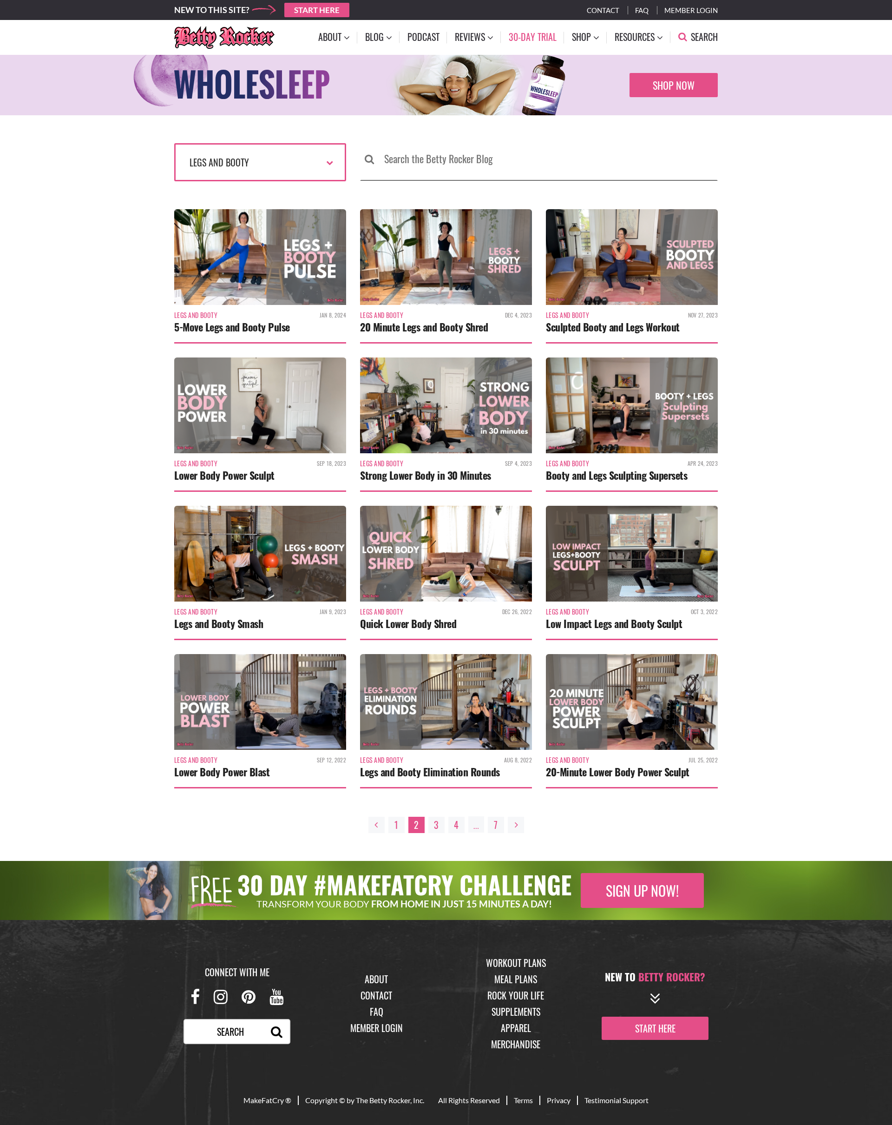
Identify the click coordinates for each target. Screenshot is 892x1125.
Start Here (317, 10)
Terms (523, 1100)
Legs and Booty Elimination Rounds (430, 771)
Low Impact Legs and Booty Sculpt (614, 623)
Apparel (516, 1028)
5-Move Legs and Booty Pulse (232, 326)
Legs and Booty (219, 162)
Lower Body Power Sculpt (224, 475)
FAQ (376, 1012)
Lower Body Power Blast (221, 771)
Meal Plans (515, 979)
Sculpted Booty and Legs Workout (613, 326)
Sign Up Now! (642, 890)
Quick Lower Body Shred (408, 623)
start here (655, 1028)
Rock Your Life (515, 995)
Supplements (516, 1012)
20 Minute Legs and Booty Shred (424, 326)
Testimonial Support (616, 1100)
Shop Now (674, 85)
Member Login (691, 10)
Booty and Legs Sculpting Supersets (616, 475)
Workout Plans (516, 963)
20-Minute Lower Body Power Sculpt (617, 771)
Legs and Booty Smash (218, 623)
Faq (642, 10)
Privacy (559, 1100)
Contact (603, 10)
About (376, 979)
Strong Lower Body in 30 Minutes (425, 475)
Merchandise (515, 1044)
